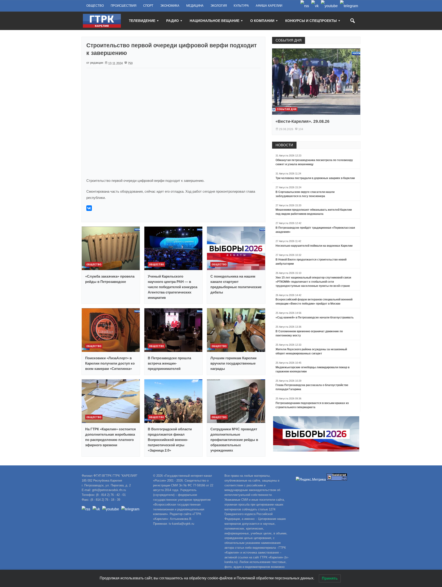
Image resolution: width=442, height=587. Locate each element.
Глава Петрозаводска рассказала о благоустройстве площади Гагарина (312, 387)
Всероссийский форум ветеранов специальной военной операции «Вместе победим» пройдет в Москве (314, 301)
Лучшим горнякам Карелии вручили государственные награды (233, 363)
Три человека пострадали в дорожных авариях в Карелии (315, 178)
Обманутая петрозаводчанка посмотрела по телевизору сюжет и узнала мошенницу (314, 162)
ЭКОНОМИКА (169, 5)
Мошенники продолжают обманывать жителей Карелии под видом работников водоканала (314, 212)
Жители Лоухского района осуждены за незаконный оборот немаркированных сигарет (311, 351)
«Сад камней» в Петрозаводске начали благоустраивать (315, 317)
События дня (286, 109)
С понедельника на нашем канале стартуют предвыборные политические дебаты (236, 284)
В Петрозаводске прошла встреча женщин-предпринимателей (169, 363)
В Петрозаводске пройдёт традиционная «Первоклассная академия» (315, 230)
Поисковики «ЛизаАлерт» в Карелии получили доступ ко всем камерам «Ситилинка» (110, 363)
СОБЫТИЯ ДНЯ (289, 40)
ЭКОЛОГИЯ (218, 5)
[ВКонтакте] (89, 208)
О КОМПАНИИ (262, 21)
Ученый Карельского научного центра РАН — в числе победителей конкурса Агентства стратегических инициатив (172, 286)
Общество (93, 264)
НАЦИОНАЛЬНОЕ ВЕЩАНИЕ (214, 21)
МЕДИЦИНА (195, 5)
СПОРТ (148, 5)
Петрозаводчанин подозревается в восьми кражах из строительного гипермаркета (312, 405)
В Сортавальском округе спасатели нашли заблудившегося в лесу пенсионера (305, 194)
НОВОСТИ (284, 145)
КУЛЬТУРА (241, 5)
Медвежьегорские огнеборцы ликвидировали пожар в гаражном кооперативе (312, 369)
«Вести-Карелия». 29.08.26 (302, 121)
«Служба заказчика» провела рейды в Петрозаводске (109, 279)
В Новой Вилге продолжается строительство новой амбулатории (311, 261)
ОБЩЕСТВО (95, 5)
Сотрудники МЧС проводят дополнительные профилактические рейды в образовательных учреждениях (234, 439)
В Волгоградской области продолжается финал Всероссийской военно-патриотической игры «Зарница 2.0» (170, 439)
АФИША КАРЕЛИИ (269, 5)
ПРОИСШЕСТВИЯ (123, 5)
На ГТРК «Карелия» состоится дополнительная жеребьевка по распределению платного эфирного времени (110, 437)
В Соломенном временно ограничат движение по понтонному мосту (309, 333)
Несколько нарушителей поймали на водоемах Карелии (314, 245)
